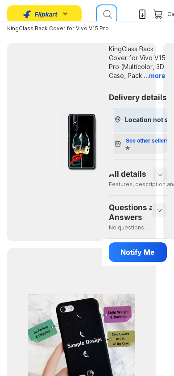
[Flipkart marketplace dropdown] (40, 14)
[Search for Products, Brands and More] (106, 14)
